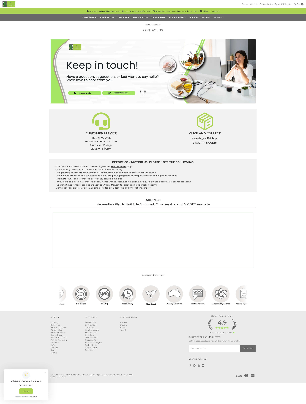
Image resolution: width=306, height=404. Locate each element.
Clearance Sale (91, 337)
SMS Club (54, 348)
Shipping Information (211, 11)
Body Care (89, 335)
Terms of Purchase (58, 332)
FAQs (52, 345)
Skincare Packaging (93, 343)
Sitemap (53, 353)
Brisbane (123, 325)
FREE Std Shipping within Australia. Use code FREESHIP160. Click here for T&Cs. (119, 11)
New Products (91, 348)
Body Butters (90, 325)
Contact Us (55, 325)
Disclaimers (55, 343)
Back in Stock (90, 345)
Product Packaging (58, 340)
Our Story (54, 322)
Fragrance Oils (91, 340)
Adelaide (123, 322)
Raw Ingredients (92, 330)
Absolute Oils (90, 322)
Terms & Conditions (58, 327)
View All (123, 330)
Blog (52, 350)
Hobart (123, 327)
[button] (234, 333)
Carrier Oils (89, 327)
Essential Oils (90, 332)
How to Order (56, 335)
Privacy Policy (56, 330)
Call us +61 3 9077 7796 (60, 375)
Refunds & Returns (58, 337)
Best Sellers (90, 350)
